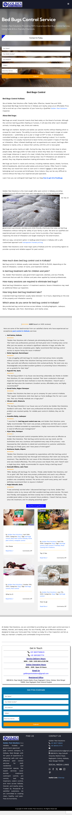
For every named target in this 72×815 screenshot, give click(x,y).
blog (19, 536)
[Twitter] (57, 769)
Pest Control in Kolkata (52, 545)
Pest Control (15, 588)
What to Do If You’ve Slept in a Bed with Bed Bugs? (19, 564)
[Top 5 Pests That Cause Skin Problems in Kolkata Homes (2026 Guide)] (53, 519)
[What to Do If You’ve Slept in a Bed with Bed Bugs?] (19, 566)
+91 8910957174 (37, 655)
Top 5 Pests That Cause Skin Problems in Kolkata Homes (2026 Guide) (53, 515)
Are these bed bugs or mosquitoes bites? (19, 514)
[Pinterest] (50, 772)
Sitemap (61, 777)
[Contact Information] (36, 643)
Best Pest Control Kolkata (19, 538)
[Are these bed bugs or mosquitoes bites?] (19, 517)
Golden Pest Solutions (59, 108)
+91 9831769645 (37, 652)
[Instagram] (64, 769)
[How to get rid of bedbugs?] (53, 575)
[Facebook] (53, 769)
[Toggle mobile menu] (68, 4)
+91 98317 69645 (56, 743)
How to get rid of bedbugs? (53, 573)
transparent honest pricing (33, 242)
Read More (9, 551)
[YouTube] (60, 769)
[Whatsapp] (50, 769)
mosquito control (19, 540)
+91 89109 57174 (56, 746)
